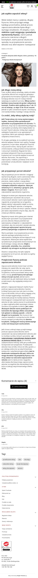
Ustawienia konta (6, 535)
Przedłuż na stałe (6, 502)
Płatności (4, 518)
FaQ (3, 499)
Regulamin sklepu (6, 515)
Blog (3, 496)
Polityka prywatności (7, 480)
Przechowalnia (6, 538)
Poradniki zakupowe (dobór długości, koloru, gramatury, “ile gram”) (19, 56)
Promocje (4, 532)
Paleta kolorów (6, 508)
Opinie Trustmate (6, 490)
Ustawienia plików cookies (9, 483)
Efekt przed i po (6, 493)
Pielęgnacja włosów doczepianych (12, 60)
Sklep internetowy (16, 575)
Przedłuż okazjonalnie (8, 505)
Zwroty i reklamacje (7, 521)
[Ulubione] (28, 6)
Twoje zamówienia (7, 529)
